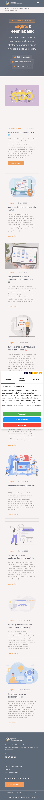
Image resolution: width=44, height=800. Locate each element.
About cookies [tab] (22, 379)
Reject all (22, 425)
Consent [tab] (8, 379)
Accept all (22, 414)
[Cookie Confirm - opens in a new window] (33, 373)
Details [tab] (36, 379)
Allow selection (22, 420)
